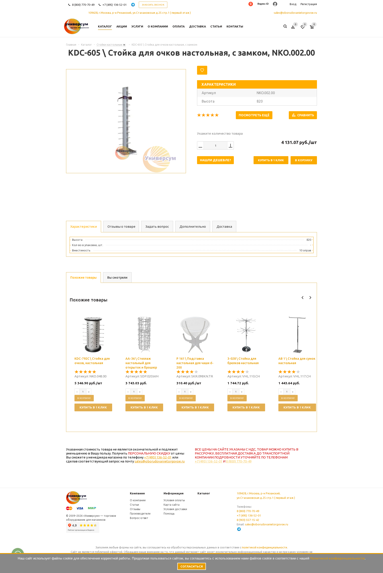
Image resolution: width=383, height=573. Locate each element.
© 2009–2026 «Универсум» (83, 515)
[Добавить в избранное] (202, 70)
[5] (217, 115)
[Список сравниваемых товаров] (293, 29)
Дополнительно (193, 226)
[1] (199, 115)
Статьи (134, 504)
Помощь (169, 513)
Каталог (203, 493)
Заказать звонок (153, 5)
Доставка (224, 226)
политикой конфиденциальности (264, 547)
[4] (212, 115)
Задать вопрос (157, 226)
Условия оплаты (174, 500)
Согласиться (191, 566)
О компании (138, 500)
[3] (208, 115)
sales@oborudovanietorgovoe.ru (295, 12)
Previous (302, 297)
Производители (140, 513)
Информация (174, 493)
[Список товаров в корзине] (314, 29)
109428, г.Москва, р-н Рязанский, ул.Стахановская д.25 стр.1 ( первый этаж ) (139, 12)
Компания (137, 493)
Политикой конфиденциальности (337, 558)
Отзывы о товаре (121, 226)
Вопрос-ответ (139, 518)
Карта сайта (172, 504)
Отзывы (135, 509)
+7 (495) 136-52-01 (114, 4)
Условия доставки (175, 509)
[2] (203, 115)
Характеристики (83, 226)
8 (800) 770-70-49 (83, 4)
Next (310, 297)
